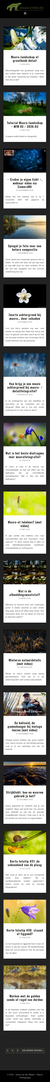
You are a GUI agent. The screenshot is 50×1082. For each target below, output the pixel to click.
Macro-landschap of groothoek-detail (25, 59)
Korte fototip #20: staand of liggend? (25, 932)
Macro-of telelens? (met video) (25, 524)
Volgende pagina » (32, 1051)
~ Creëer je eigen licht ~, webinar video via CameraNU (24, 183)
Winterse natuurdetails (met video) (25, 662)
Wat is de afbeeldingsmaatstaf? (24, 593)
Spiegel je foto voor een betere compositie (24, 248)
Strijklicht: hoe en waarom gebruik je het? (24, 794)
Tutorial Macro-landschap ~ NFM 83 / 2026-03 (25, 124)
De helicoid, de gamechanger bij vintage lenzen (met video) (25, 726)
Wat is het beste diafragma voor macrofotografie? (25, 455)
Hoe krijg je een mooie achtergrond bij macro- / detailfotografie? (24, 387)
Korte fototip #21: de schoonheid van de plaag (25, 863)
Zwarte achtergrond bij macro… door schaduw (25, 316)
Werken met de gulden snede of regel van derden (25, 998)
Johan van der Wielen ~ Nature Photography (25, 7)
